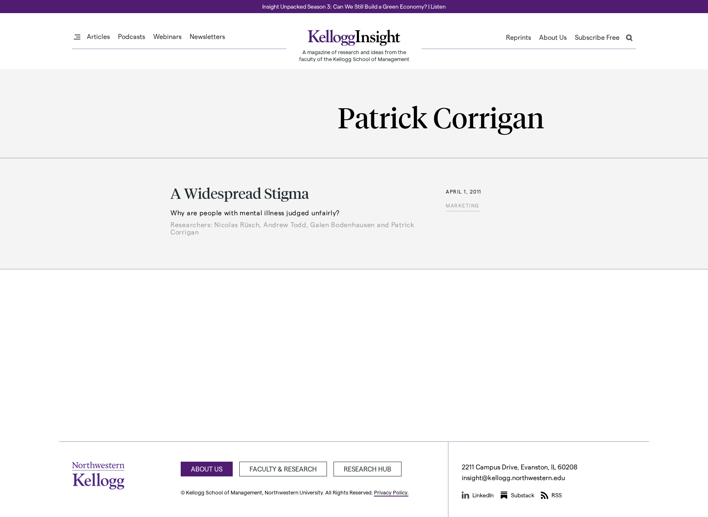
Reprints (518, 37)
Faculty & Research (283, 469)
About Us (553, 37)
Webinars (167, 36)
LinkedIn (483, 495)
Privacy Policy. (391, 492)
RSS (556, 495)
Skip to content (21, 3)
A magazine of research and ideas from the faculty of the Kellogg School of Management (354, 55)
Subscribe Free (597, 37)
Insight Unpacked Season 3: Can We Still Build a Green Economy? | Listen (354, 6)
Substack (522, 495)
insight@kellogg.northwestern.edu (513, 477)
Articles (98, 36)
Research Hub (367, 469)
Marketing (462, 205)
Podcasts (131, 36)
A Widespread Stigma (239, 193)
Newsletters (207, 36)
